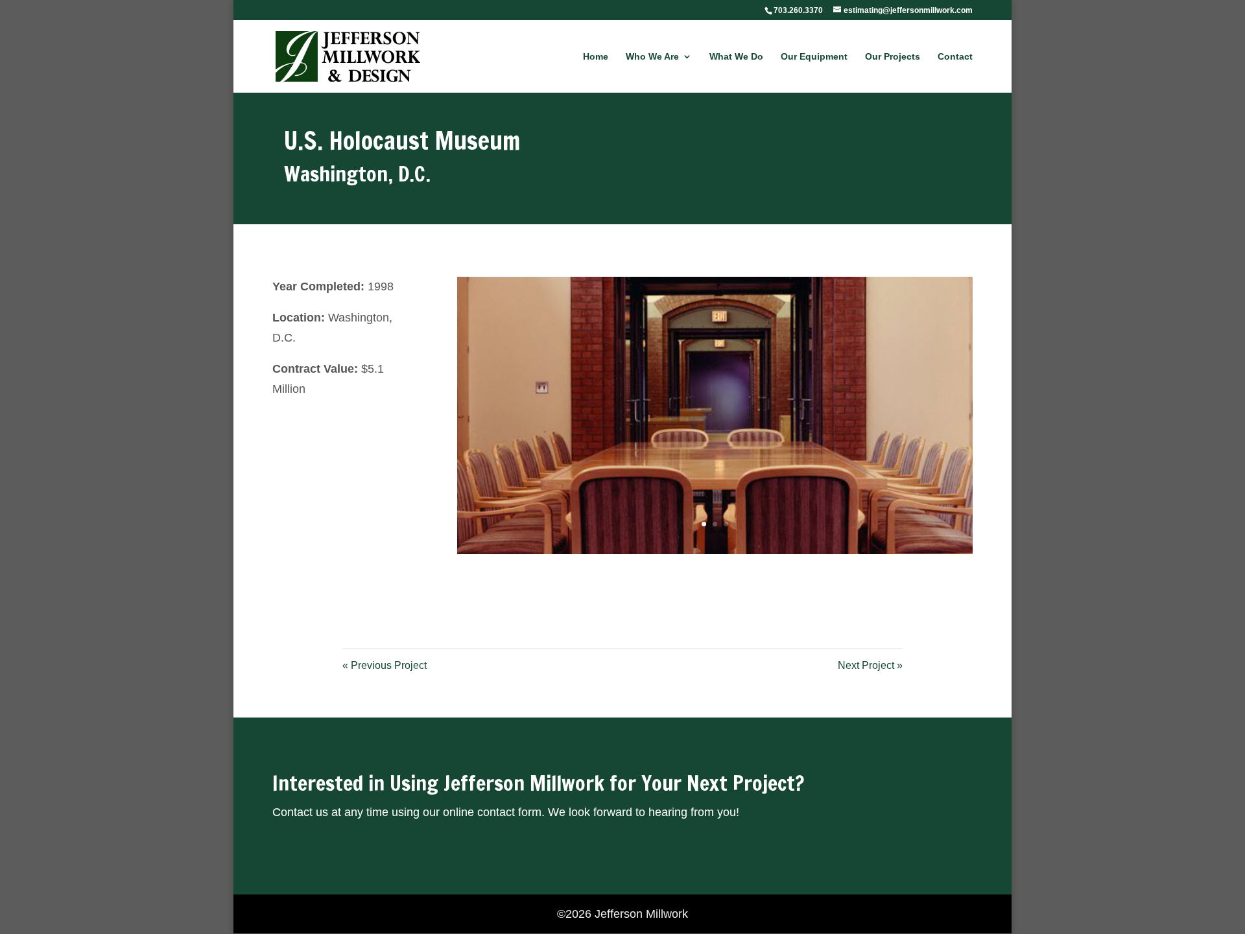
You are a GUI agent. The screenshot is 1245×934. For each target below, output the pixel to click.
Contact (955, 57)
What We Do (736, 57)
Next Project (870, 665)
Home (595, 57)
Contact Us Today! (320, 831)
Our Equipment (814, 57)
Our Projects (892, 57)
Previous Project (384, 665)
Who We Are (652, 57)
